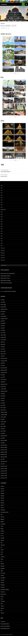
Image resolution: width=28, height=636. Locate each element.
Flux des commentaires (5, 626)
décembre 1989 (4, 468)
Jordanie (2, 556)
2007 (1, 219)
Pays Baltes (3, 577)
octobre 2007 (3, 421)
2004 (1, 223)
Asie (1, 514)
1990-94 (2, 498)
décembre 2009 (4, 412)
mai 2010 (2, 400)
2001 (1, 231)
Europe (2, 533)
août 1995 (3, 463)
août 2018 (3, 320)
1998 (1, 238)
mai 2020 (2, 299)
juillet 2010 (3, 395)
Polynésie (3, 584)
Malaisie (2, 563)
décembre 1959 (4, 477)
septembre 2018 (4, 318)
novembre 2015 (4, 360)
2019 (2, 164)
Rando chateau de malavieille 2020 (8, 273)
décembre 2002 (4, 440)
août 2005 (3, 428)
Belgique (2, 519)
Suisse (2, 598)
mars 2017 (3, 349)
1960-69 (2, 488)
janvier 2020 (3, 306)
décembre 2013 (4, 370)
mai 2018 (2, 327)
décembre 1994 (4, 466)
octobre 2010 (3, 388)
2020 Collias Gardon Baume (6, 282)
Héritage (2, 538)
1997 (1, 240)
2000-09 (2, 502)
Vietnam (2, 612)
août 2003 (3, 438)
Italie (2, 554)
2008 (1, 216)
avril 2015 (3, 365)
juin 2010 (2, 398)
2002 (1, 228)
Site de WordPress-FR (5, 628)
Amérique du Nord (4, 512)
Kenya (2, 559)
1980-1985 (3, 252)
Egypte (2, 528)
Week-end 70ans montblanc (10, 291)
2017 (1, 192)
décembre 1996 (4, 456)
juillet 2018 (3, 323)
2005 (1, 221)
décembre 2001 (4, 445)
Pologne (2, 582)
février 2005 (3, 431)
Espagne (2, 530)
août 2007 (3, 424)
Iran (1, 547)
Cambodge (3, 523)
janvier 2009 (3, 417)
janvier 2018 (3, 337)
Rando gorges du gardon (5, 275)
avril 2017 (3, 346)
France (2, 535)
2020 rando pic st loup (5, 278)
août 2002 (3, 442)
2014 (1, 199)
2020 (1, 185)
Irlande (2, 549)
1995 (1, 245)
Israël (2, 552)
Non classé (3, 573)
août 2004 (3, 433)
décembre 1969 (4, 475)
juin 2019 (2, 313)
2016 (1, 195)
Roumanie (3, 591)
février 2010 (3, 407)
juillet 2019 (3, 311)
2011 (1, 207)
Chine (2, 526)
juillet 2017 (3, 344)
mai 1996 (2, 459)
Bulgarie (3, 23)
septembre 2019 (4, 309)
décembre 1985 (4, 470)
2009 (1, 214)
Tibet (2, 603)
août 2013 (3, 374)
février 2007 (3, 426)
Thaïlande (3, 601)
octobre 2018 (3, 316)
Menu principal (26, 4)
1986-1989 (3, 250)
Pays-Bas (2, 580)
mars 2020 (3, 302)
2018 (1, 190)
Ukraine (2, 608)
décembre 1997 (4, 454)
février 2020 (3, 304)
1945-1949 (3, 260)
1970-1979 (3, 255)
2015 (1, 197)
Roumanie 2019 (4, 175)
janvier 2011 (3, 386)
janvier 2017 (3, 353)
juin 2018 (2, 325)
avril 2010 (3, 402)
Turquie (2, 605)
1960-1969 (3, 257)
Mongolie (2, 568)
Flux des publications (5, 623)
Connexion (3, 621)
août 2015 (3, 363)
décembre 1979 (4, 473)
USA (1, 610)
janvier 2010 (3, 409)
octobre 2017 (3, 339)
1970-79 (2, 491)
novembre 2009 (4, 414)
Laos (1, 561)
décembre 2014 (4, 367)
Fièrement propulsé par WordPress (7, 634)
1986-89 (2, 495)
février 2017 (3, 351)
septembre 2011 (4, 384)
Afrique (2, 507)
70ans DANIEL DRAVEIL (5, 171)
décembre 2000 (4, 447)
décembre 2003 (4, 435)
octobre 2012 (3, 379)
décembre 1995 (4, 461)
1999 (1, 236)
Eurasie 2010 (3, 209)
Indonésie (3, 545)
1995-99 (2, 500)
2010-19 (2, 505)
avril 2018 (3, 330)
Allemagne (3, 509)
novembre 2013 (4, 372)
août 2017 (3, 342)
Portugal (2, 587)
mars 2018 (3, 332)
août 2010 (3, 393)
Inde (1, 542)
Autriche (2, 516)
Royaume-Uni (3, 594)
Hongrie (2, 540)
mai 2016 (2, 356)
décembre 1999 (4, 449)
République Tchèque (5, 589)
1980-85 (2, 493)
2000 (1, 233)
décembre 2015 (4, 358)
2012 (1, 204)
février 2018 (3, 335)
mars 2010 (3, 405)
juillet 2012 (3, 381)
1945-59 (2, 486)
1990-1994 (3, 248)
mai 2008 (2, 419)
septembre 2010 (4, 391)
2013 (1, 202)
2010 (1, 211)
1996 (1, 243)
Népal (2, 570)
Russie (2, 596)
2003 (1, 226)
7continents (4, 4)
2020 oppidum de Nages (5, 280)
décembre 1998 (4, 452)
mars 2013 (3, 377)
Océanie (2, 575)
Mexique (2, 566)
